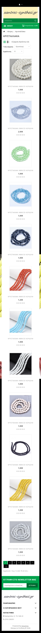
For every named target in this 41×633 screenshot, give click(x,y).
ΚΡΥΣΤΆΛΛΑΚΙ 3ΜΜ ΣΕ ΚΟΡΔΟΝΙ (20, 128)
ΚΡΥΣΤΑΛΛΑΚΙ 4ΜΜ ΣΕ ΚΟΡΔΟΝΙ (20, 86)
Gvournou (25, 626)
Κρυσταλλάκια (20, 31)
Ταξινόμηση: (8, 47)
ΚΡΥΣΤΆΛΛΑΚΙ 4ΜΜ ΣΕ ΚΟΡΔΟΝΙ (20, 255)
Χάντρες (10, 31)
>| (6, 566)
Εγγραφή (32, 585)
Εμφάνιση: (7, 51)
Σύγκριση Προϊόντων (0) (20, 42)
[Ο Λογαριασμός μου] (21, 5)
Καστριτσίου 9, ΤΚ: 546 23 (13, 616)
